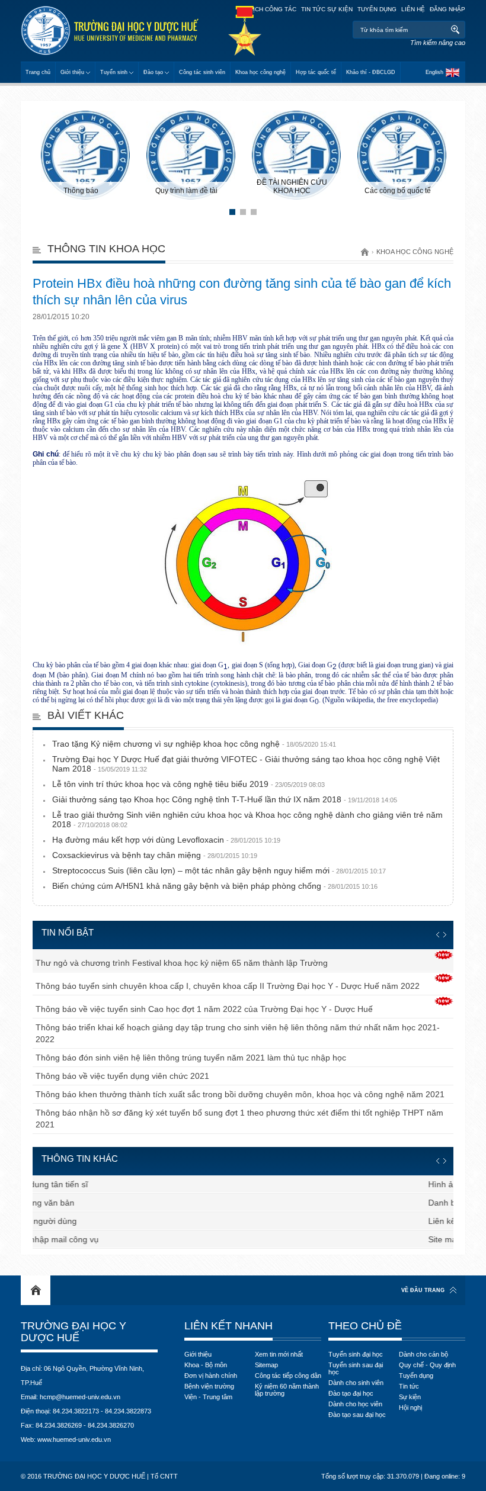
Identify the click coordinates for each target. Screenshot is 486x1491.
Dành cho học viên (355, 1404)
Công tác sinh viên (202, 72)
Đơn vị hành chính (210, 1375)
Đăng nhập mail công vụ (81, 1239)
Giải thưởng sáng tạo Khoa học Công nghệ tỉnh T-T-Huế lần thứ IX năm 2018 (224, 799)
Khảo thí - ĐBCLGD (370, 72)
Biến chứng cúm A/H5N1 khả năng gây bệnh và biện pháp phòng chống (215, 886)
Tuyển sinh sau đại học (355, 1368)
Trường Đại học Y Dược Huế (73, 1332)
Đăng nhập (447, 9)
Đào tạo (153, 72)
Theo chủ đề (365, 1326)
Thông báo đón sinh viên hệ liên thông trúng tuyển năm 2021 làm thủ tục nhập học (191, 1057)
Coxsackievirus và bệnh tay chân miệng (154, 855)
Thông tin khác (79, 1158)
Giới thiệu (72, 72)
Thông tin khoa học (106, 249)
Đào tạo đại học (350, 1393)
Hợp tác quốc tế (316, 72)
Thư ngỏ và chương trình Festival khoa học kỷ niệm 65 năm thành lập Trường (182, 963)
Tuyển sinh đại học (355, 1354)
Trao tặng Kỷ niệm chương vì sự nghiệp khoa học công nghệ (194, 743)
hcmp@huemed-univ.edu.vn (80, 1396)
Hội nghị (410, 1407)
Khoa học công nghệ (260, 72)
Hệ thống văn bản (69, 1202)
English (434, 72)
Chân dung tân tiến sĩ (76, 1184)
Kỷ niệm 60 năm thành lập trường (287, 1390)
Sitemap (266, 1364)
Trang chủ (37, 72)
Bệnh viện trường (209, 1386)
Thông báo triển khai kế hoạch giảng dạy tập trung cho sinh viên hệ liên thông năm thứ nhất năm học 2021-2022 (238, 1033)
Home (35, 1290)
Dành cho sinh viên (355, 1382)
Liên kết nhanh (228, 1326)
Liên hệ (413, 9)
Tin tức (409, 1386)
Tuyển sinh (113, 72)
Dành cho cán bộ (423, 1354)
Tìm (455, 29)
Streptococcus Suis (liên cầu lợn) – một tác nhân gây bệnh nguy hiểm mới (219, 870)
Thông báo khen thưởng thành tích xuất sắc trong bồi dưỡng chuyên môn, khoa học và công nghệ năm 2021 (240, 1094)
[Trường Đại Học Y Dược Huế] (110, 30)
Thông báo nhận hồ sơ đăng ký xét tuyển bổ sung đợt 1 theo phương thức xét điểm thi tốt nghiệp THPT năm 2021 (239, 1118)
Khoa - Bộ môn (205, 1364)
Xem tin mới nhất (279, 1354)
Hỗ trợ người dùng (70, 1221)
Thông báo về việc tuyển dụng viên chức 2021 (122, 1076)
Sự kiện (410, 1396)
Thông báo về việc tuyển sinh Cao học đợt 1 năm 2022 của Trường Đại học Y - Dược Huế (204, 1009)
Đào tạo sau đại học (357, 1414)
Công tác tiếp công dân (288, 1375)
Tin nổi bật (67, 932)
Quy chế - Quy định (427, 1364)
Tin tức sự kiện (327, 9)
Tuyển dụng (377, 9)
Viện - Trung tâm (208, 1396)
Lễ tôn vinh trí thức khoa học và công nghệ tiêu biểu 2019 (188, 784)
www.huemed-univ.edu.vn (74, 1439)
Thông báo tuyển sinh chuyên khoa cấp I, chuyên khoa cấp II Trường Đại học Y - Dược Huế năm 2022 (228, 986)
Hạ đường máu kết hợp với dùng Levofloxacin (166, 839)
